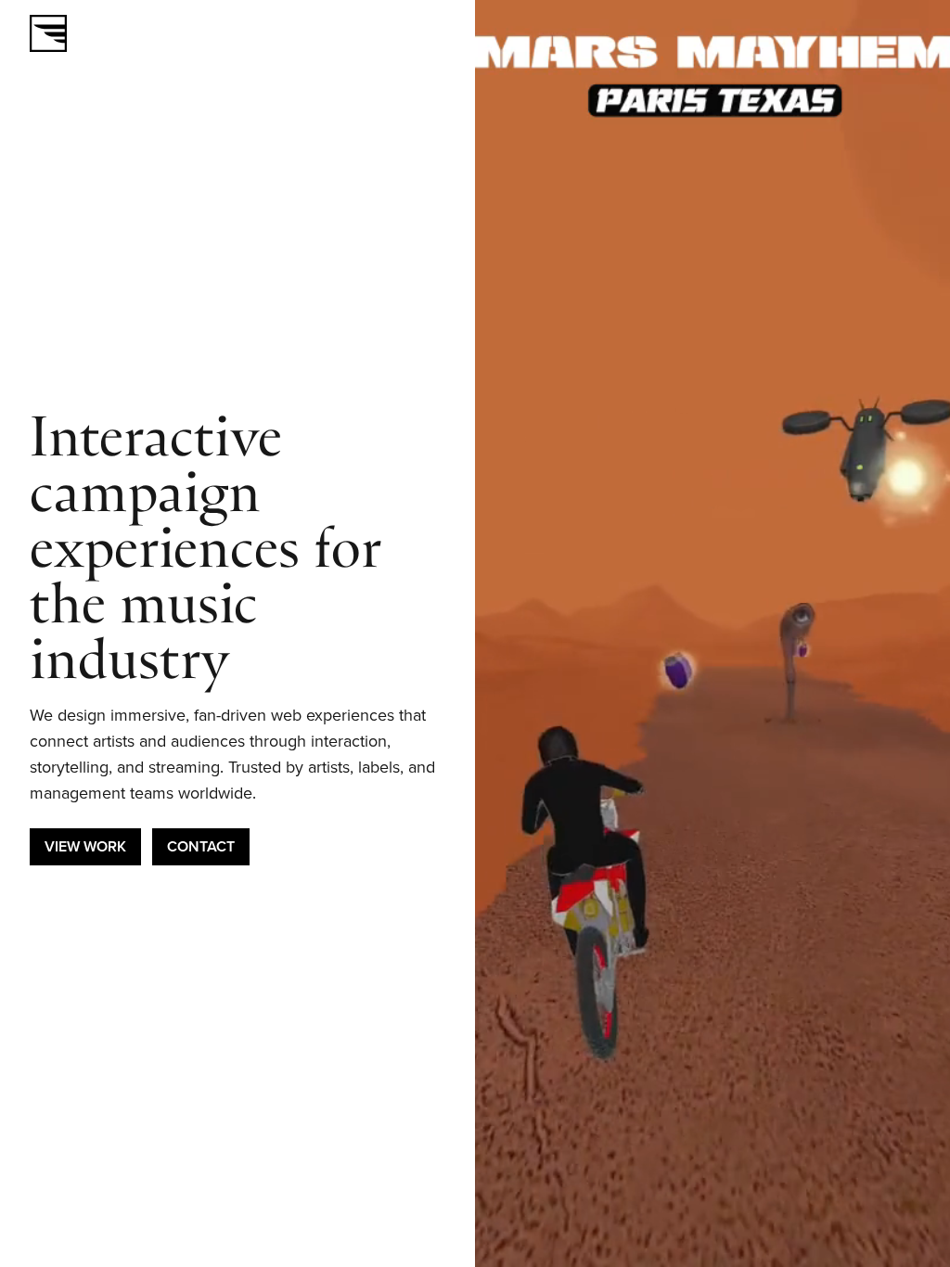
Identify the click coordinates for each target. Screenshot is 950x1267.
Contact (201, 846)
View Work (85, 846)
